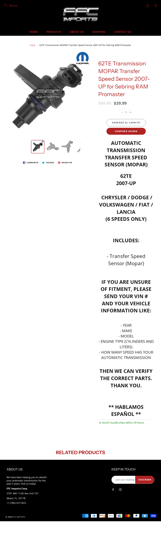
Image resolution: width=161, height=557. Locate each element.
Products (54, 32)
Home (34, 32)
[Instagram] (120, 489)
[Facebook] (113, 489)
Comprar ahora (126, 131)
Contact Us (122, 32)
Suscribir (144, 479)
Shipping (98, 32)
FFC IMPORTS (19, 516)
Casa (32, 45)
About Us (77, 32)
